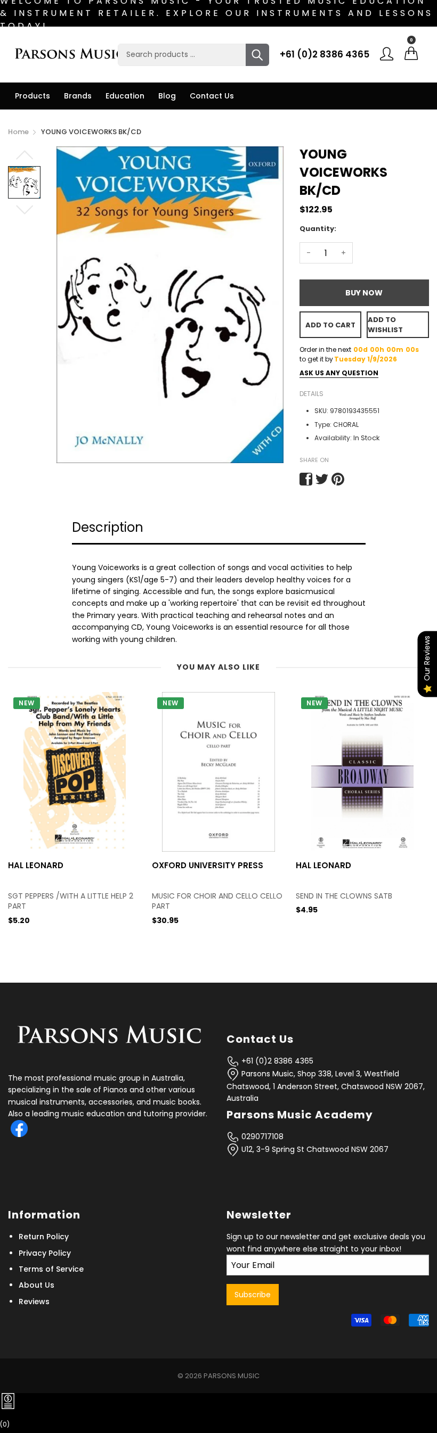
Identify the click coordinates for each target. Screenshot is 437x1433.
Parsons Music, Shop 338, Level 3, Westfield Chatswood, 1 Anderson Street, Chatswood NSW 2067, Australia (325, 1086)
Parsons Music (232, 1376)
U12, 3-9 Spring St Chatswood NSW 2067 (314, 1149)
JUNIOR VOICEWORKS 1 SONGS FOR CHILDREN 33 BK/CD (358, 901)
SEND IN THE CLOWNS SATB (200, 896)
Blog (167, 95)
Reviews (34, 1301)
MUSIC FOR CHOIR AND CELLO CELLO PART (73, 901)
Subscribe (252, 1294)
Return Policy (44, 1236)
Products (32, 95)
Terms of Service (51, 1269)
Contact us (212, 95)
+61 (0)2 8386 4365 (324, 54)
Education (125, 95)
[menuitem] (32, 96)
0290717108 (261, 1136)
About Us (36, 1285)
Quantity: (318, 229)
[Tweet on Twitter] (321, 479)
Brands (78, 95)
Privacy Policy (45, 1253)
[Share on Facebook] (306, 479)
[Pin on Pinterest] (337, 479)
